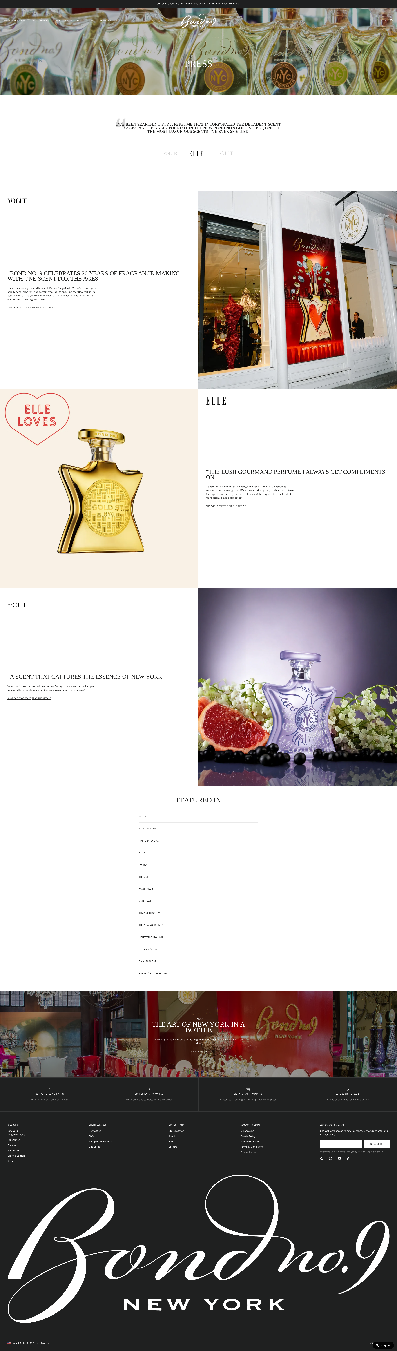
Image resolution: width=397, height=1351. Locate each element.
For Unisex (13, 1150)
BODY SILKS (106, 20)
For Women (13, 1139)
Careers (173, 1146)
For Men (12, 1145)
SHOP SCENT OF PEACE (19, 698)
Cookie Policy (248, 1136)
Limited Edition (16, 1155)
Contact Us (95, 1130)
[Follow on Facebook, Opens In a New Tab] (322, 1158)
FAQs (91, 1136)
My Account (247, 1130)
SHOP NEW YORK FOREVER (21, 307)
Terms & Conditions (252, 1146)
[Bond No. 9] (198, 20)
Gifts (10, 1160)
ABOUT (119, 20)
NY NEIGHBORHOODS (15, 20)
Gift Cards (94, 1146)
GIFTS (80, 20)
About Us (174, 1136)
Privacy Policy (248, 1151)
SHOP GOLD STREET (216, 506)
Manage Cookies (250, 1141)
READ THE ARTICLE (45, 307)
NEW (32, 20)
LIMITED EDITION (65, 20)
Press (172, 1141)
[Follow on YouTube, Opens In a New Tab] (339, 1158)
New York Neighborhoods (16, 1132)
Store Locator (176, 1130)
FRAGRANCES (45, 20)
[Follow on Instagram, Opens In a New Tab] (330, 1158)
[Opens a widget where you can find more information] (383, 1345)
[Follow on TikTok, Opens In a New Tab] (348, 1158)
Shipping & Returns (100, 1141)
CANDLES (92, 20)
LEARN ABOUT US (198, 1051)
